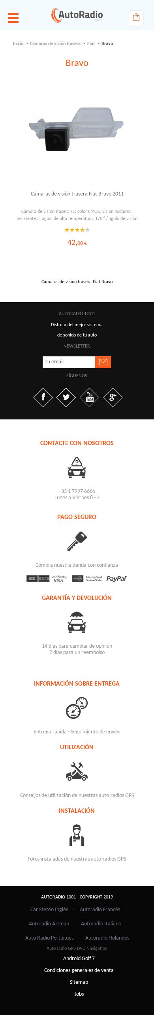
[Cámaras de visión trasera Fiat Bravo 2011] (77, 134)
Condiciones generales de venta (79, 971)
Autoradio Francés (100, 910)
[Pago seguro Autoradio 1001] (77, 578)
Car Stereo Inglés (49, 910)
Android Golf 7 (79, 959)
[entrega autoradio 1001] (77, 707)
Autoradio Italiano (101, 924)
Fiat (91, 43)
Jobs (79, 994)
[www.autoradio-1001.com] (77, 15)
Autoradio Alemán (49, 924)
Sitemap (79, 982)
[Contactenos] (77, 467)
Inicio (18, 43)
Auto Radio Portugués (49, 938)
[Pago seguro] (77, 541)
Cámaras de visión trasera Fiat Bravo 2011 (77, 194)
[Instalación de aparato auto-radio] (77, 834)
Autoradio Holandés (107, 938)
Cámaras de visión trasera (55, 43)
